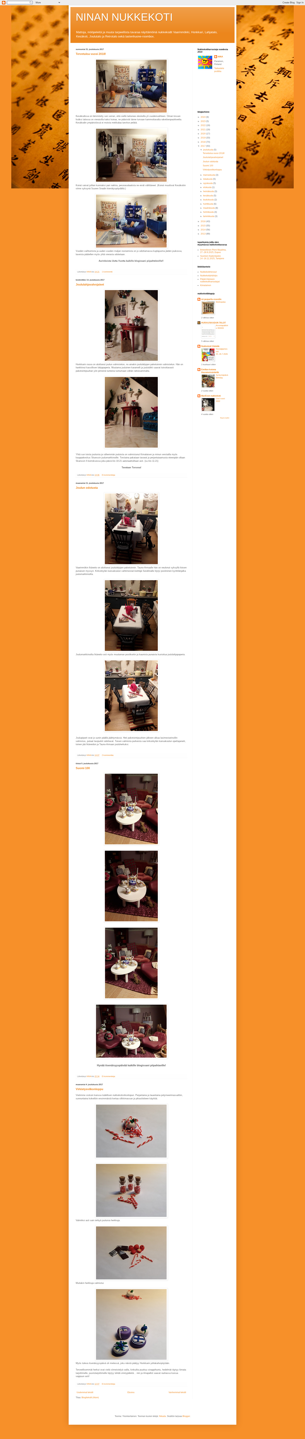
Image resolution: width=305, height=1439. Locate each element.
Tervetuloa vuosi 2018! (91, 53)
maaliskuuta (209, 208)
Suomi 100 (83, 768)
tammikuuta (209, 216)
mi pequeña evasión (211, 299)
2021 (203, 129)
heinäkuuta (208, 191)
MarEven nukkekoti (211, 396)
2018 (203, 142)
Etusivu (130, 1392)
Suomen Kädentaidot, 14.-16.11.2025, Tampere (212, 257)
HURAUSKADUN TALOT (213, 323)
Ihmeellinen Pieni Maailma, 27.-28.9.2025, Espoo (213, 251)
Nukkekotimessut (208, 272)
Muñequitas (221, 302)
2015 (203, 225)
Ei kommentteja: (109, 475)
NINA (220, 56)
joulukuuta (208, 149)
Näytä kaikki (224, 418)
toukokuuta (208, 199)
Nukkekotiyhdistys (208, 275)
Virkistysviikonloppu (89, 1089)
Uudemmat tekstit (85, 1392)
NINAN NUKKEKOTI (124, 17)
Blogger (186, 1416)
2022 (203, 125)
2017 (203, 146)
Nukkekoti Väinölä (210, 346)
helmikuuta (208, 212)
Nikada (162, 1416)
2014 (203, 229)
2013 (203, 234)
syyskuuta (208, 183)
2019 (203, 137)
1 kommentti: (107, 272)
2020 (203, 133)
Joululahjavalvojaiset (90, 284)
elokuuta (207, 187)
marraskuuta (209, 175)
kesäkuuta (208, 195)
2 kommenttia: (108, 755)
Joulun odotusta (87, 487)
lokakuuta (208, 179)
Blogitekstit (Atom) (90, 1397)
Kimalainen (205, 285)
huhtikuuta (208, 204)
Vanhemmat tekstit (177, 1392)
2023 (203, 121)
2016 (203, 221)
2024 (203, 117)
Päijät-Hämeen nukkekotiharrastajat (210, 280)
